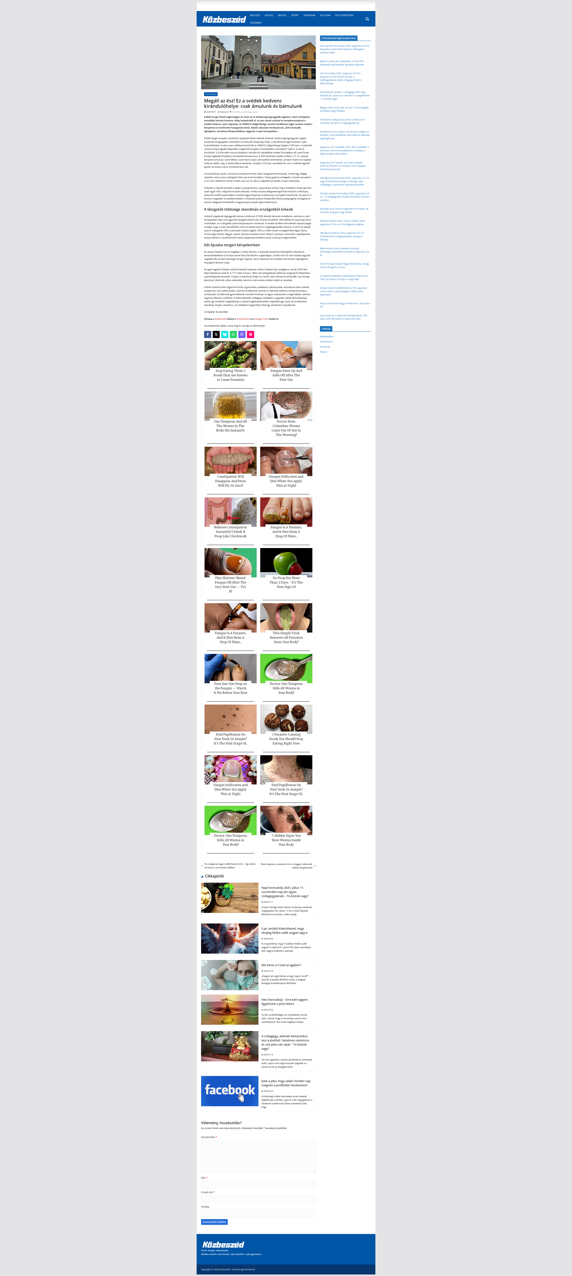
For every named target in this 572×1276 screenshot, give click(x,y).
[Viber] (241, 334)
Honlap (205, 1206)
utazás (255, 112)
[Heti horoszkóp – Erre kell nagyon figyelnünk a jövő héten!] (229, 996)
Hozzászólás (209, 1137)
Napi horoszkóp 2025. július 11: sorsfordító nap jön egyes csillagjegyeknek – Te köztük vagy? (284, 892)
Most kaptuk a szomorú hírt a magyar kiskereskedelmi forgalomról (286, 866)
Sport (295, 15)
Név (204, 1177)
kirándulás (236, 112)
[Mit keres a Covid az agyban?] (229, 961)
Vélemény (256, 22)
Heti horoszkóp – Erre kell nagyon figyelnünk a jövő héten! (284, 1002)
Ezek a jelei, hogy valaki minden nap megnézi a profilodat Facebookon (285, 1083)
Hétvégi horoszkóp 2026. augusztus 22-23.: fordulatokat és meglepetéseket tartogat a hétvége (342, 236)
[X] (216, 334)
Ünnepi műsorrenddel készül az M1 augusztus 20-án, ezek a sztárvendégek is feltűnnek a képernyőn (343, 291)
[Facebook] (207, 334)
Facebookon (243, 318)
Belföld (255, 15)
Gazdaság (309, 15)
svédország (246, 112)
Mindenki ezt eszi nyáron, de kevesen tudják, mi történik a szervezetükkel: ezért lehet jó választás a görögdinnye (345, 135)
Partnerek (325, 346)
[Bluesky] (224, 334)
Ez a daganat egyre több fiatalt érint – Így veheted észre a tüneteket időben (230, 865)
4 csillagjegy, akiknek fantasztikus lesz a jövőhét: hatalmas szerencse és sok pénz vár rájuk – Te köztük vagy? (285, 1042)
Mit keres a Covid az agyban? (281, 965)
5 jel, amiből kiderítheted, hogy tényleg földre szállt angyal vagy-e (284, 930)
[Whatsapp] (233, 334)
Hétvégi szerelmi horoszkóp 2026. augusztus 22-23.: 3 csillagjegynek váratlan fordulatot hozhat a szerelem (345, 197)
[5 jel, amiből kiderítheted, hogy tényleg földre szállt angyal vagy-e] (229, 925)
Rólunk (323, 351)
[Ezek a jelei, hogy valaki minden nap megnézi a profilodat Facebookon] (229, 1077)
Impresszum (326, 341)
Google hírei (261, 318)
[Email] (250, 334)
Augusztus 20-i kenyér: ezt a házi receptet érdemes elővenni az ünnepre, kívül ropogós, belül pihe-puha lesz (343, 166)
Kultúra (325, 15)
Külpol (269, 15)
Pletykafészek (344, 15)
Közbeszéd (224, 112)
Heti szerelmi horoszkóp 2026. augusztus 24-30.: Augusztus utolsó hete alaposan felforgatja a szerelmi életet (345, 49)
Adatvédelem (326, 336)
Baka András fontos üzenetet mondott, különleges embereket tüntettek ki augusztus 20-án (345, 252)
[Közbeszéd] (224, 19)
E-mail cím (207, 1192)
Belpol (282, 15)
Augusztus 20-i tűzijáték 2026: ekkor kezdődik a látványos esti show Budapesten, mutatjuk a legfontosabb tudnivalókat (344, 150)
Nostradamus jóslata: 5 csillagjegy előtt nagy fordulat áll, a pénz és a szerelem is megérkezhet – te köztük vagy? (345, 95)
